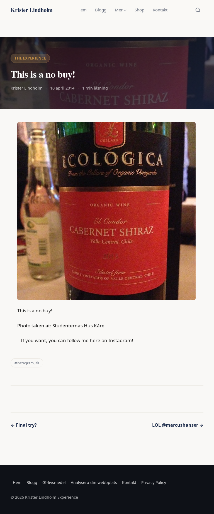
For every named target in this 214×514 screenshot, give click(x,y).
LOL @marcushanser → (177, 425)
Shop (139, 10)
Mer (119, 10)
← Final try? (24, 425)
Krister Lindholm (32, 10)
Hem (82, 10)
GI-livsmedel (54, 482)
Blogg (100, 10)
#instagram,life (26, 362)
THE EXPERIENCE (30, 58)
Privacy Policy (153, 482)
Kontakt (160, 10)
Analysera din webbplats (94, 482)
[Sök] (197, 10)
